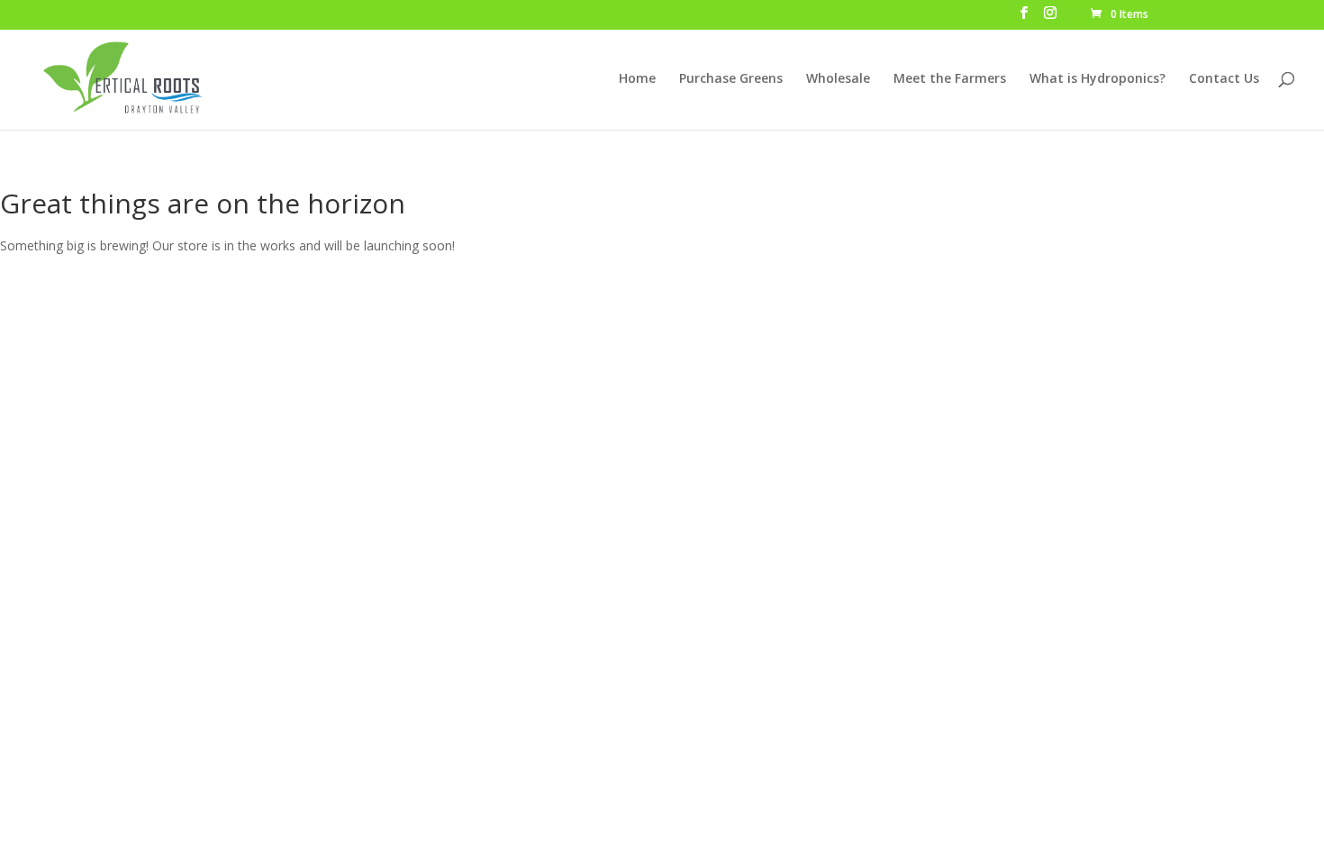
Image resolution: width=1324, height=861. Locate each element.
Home (637, 79)
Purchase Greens (731, 79)
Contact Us (1224, 79)
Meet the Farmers (949, 79)
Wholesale (838, 79)
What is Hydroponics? (1097, 79)
